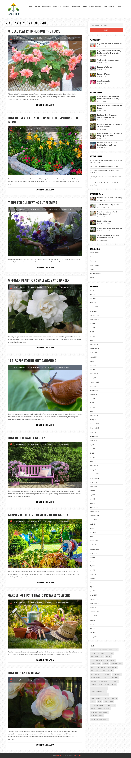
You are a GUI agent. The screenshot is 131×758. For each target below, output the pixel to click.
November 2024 (94, 349)
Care (116, 650)
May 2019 (92, 528)
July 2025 (92, 324)
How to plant (106, 674)
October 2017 (93, 574)
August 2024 (93, 357)
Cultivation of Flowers (105, 653)
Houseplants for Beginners (105, 67)
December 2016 (94, 599)
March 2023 (93, 411)
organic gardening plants (99, 688)
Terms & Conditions (109, 6)
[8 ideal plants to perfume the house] (45, 63)
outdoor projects (96, 698)
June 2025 (92, 328)
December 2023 (94, 382)
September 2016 (94, 612)
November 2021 (94, 478)
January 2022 (93, 470)
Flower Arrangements (97, 660)
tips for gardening (97, 705)
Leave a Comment (69, 38)
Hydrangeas (116, 674)
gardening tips (112, 667)
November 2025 (94, 319)
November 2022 (94, 428)
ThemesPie (59, 755)
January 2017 (93, 595)
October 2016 (93, 607)
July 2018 (92, 557)
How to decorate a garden (26, 438)
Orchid (115, 681)
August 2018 (93, 553)
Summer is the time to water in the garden (38, 515)
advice (93, 650)
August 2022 (93, 440)
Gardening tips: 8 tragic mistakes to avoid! (39, 595)
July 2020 (92, 495)
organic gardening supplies (99, 695)
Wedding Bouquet (103, 709)
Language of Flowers (103, 74)
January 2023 (93, 420)
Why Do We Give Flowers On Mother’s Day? (109, 43)
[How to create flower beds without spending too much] (45, 150)
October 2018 (93, 545)
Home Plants (95, 674)
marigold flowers (105, 681)
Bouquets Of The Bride (105, 650)
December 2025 (94, 315)
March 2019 (93, 536)
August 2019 (93, 520)
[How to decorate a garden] (45, 465)
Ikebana (85, 6)
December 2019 (94, 511)
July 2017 (92, 578)
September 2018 (94, 549)
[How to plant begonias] (45, 702)
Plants (93, 702)
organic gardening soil (98, 691)
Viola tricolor (110, 705)
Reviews (92, 278)
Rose (99, 702)
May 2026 (92, 294)
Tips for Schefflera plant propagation (108, 205)
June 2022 (92, 449)
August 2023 (93, 395)
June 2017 (92, 582)
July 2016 (92, 620)
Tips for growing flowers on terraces (108, 60)
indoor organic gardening (99, 677)
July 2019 (92, 524)
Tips (111, 702)
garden (93, 667)
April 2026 (92, 298)
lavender (93, 681)
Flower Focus (57, 6)
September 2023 (94, 390)
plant (107, 698)
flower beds (111, 660)
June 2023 (92, 399)
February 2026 (94, 307)
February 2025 (94, 344)
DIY (102, 657)
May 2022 (92, 453)
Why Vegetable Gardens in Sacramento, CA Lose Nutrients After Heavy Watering (110, 52)
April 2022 (92, 457)
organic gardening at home (107, 684)
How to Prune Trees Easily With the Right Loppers (104, 166)
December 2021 (94, 474)
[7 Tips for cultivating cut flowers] (45, 231)
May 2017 (92, 587)
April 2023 (92, 407)
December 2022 (94, 424)
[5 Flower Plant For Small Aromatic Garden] (45, 308)
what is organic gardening (99, 719)
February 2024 (94, 374)
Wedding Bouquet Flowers (99, 712)
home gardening (107, 670)
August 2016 (93, 616)
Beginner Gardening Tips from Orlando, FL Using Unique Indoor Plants (109, 134)
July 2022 (92, 445)
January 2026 (93, 311)
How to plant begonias (24, 673)
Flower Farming (46, 6)
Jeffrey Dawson (20, 38)
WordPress (78, 755)
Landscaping (114, 677)
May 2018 (92, 566)
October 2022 (93, 432)
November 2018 (94, 541)
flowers (105, 663)
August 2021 (93, 482)
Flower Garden (95, 663)
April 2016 (92, 633)
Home (30, 6)
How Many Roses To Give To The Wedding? (109, 198)
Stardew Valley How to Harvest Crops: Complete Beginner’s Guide (108, 236)
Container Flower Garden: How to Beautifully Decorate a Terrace (107, 144)
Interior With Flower (95, 6)
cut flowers (95, 657)
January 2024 (93, 378)
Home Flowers (95, 670)
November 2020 (94, 486)
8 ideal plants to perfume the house (34, 31)
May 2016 (92, 628)
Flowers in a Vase (116, 663)
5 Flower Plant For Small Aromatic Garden (38, 280)
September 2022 (94, 436)
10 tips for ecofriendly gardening (32, 360)
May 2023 (92, 403)
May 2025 (92, 332)
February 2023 (94, 415)
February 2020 (94, 507)
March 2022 (93, 461)
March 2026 (93, 303)
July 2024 (92, 361)
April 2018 (92, 570)
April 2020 (92, 499)
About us (37, 6)
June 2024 (92, 365)
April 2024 (92, 369)
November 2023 (94, 386)
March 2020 (93, 503)
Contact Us (121, 6)
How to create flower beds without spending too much (43, 120)
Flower (108, 657)
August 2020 (93, 491)
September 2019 (94, 516)
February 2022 (94, 465)
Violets (93, 709)
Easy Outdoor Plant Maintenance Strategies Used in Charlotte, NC (107, 116)
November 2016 (94, 603)
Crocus (93, 653)
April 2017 (92, 591)
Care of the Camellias (103, 81)
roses (105, 702)
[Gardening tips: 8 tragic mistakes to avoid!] (45, 624)
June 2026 (92, 290)
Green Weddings (76, 6)
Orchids (93, 684)
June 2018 (92, 562)
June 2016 (92, 624)
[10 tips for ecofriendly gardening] (45, 388)
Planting (114, 698)
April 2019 (92, 532)
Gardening (66, 6)
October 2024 (93, 353)
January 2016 (93, 637)
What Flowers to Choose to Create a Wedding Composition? (108, 213)
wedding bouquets (97, 715)
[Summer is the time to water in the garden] (45, 543)
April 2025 (92, 336)
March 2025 (93, 340)
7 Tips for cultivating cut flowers (32, 202)
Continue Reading (49, 105)
